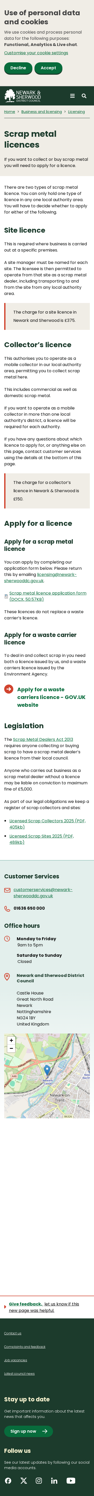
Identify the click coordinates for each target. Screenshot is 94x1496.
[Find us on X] (25, 1482)
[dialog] (47, 43)
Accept (48, 68)
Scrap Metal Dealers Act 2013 (43, 739)
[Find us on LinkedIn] (56, 1482)
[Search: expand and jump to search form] (84, 95)
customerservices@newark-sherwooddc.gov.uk (43, 893)
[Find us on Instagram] (40, 1482)
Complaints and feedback (24, 1347)
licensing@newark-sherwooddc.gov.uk (40, 578)
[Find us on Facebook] (10, 1482)
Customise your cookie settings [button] (36, 53)
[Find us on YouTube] (71, 1482)
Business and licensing (41, 111)
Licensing (76, 111)
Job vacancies (15, 1360)
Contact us (12, 1333)
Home (9, 111)
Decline (18, 68)
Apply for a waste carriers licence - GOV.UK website (51, 697)
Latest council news (19, 1373)
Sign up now (23, 1431)
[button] (47, 1070)
